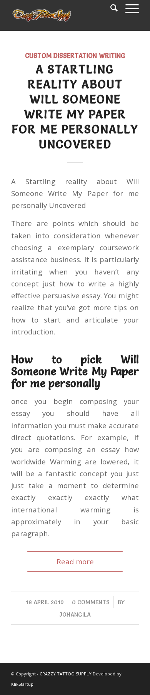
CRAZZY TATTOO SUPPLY (66, 674)
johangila (75, 614)
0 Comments (91, 602)
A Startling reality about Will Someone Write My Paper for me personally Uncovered (75, 106)
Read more (75, 561)
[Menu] (128, 7)
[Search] (110, 7)
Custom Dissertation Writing (75, 56)
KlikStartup (22, 684)
